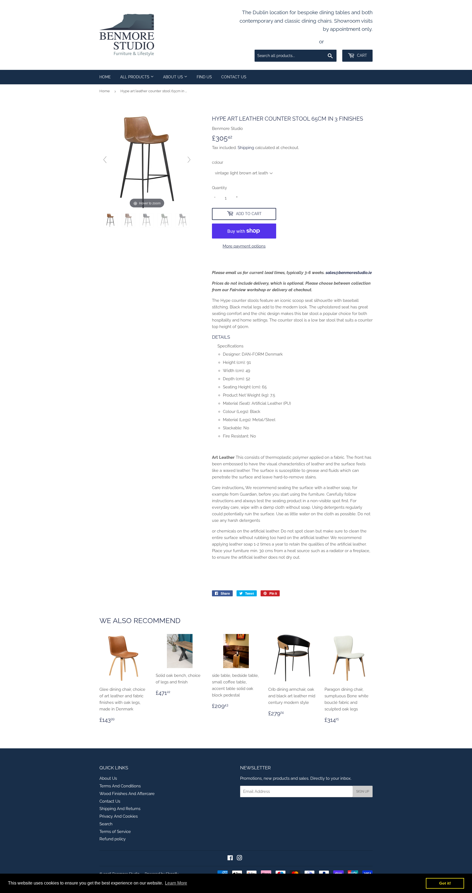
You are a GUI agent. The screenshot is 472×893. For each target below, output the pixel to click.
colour (217, 162)
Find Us (204, 77)
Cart (361, 55)
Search (106, 823)
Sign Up (362, 791)
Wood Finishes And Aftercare (127, 793)
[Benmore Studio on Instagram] (239, 858)
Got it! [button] (445, 883)
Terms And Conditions (120, 786)
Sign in (308, 41)
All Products (135, 77)
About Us (173, 77)
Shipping (246, 147)
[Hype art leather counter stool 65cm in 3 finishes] (111, 220)
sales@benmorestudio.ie (349, 272)
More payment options (244, 246)
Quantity (219, 188)
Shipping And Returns (119, 808)
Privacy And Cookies (118, 816)
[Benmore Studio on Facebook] (230, 858)
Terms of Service (115, 831)
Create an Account (350, 41)
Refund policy (112, 839)
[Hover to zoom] (146, 161)
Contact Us (233, 77)
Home (105, 77)
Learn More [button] (176, 883)
